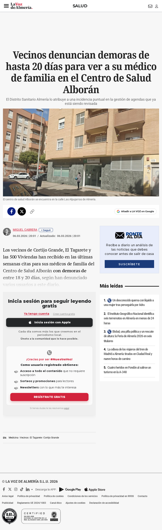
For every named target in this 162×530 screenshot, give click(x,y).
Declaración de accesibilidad (104, 503)
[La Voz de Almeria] (21, 6)
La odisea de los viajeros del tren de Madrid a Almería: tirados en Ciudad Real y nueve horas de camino (128, 354)
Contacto (142, 496)
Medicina (13, 437)
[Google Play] (70, 489)
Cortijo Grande (51, 437)
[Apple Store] (95, 489)
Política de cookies (54, 496)
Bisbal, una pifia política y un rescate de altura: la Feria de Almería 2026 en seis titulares (129, 336)
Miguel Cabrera (25, 230)
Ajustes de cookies (75, 503)
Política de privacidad (28, 496)
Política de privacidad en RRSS (118, 496)
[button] (6, 6)
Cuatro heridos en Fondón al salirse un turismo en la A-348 (127, 370)
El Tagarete (36, 437)
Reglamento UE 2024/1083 (31, 503)
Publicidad (7, 503)
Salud (80, 5)
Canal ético (56, 503)
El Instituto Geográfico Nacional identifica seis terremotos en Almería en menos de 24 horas (129, 318)
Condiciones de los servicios (83, 496)
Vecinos (24, 437)
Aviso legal (7, 496)
